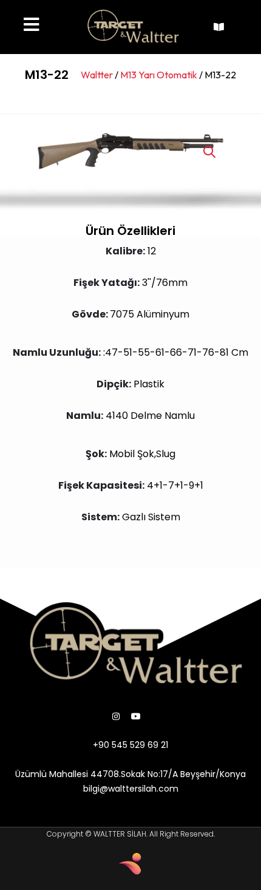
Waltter (97, 75)
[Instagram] (115, 716)
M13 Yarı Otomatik (158, 75)
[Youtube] (135, 716)
